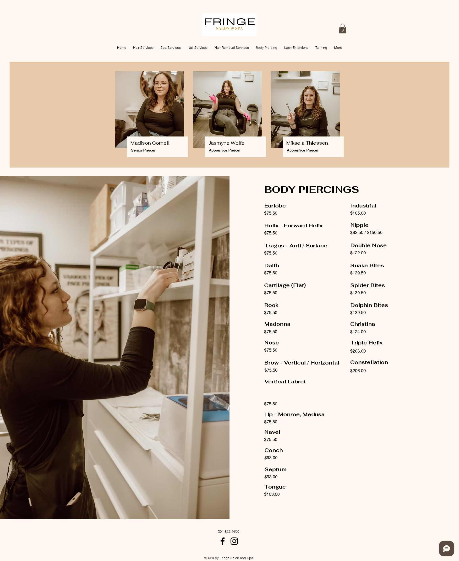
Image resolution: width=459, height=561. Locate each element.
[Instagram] (234, 541)
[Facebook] (223, 541)
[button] (343, 28)
